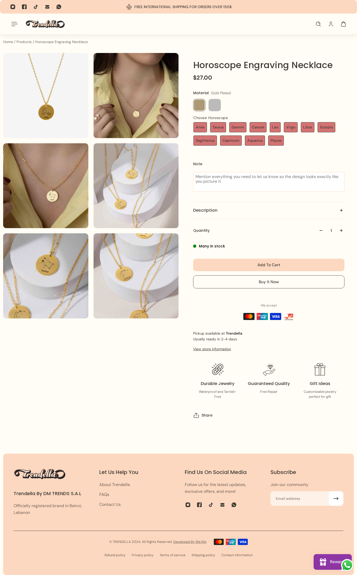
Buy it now (269, 281)
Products (24, 41)
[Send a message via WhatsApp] (347, 565)
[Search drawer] (318, 24)
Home (8, 41)
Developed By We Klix (189, 542)
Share (206, 415)
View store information (212, 349)
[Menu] (13, 24)
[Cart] (343, 24)
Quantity (201, 230)
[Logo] (45, 23)
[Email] (47, 7)
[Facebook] (24, 7)
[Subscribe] (336, 498)
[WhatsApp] (59, 7)
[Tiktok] (36, 7)
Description (205, 210)
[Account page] (331, 24)
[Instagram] (13, 7)
